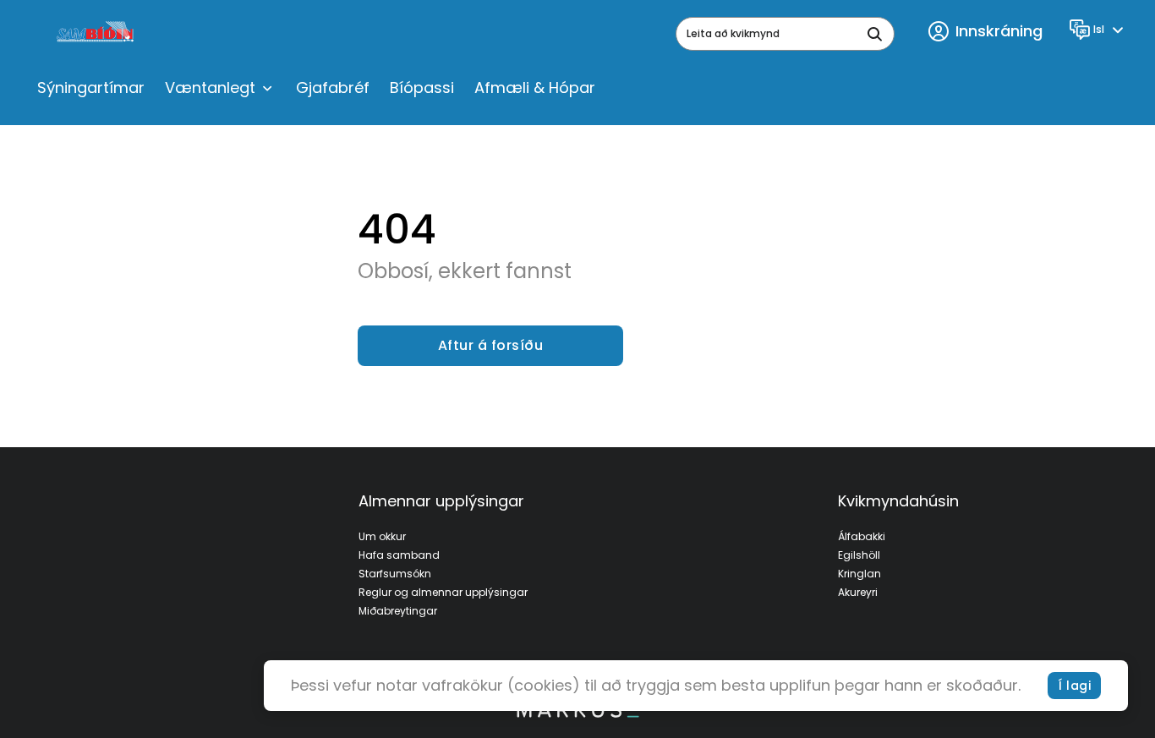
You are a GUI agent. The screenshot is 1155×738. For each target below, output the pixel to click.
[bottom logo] (577, 713)
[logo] (97, 34)
